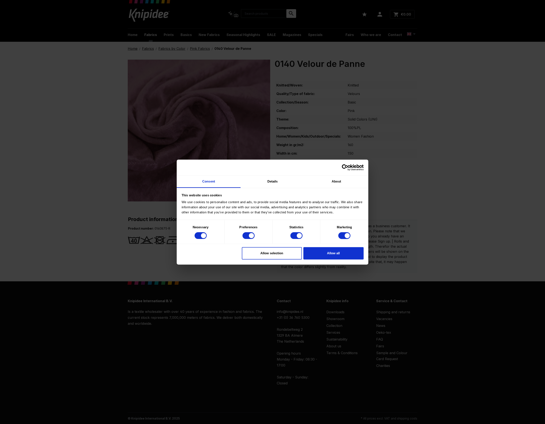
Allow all (333, 253)
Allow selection (271, 253)
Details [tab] (272, 181)
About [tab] (336, 181)
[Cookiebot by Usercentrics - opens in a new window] (345, 167)
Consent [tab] (208, 181)
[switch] (248, 235)
